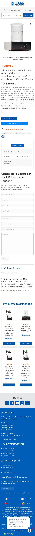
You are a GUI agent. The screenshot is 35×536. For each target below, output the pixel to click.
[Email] (27, 403)
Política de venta (8, 470)
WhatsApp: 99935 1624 (8, 439)
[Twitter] (12, 403)
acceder (8, 291)
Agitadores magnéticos (14, 133)
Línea (29, 133)
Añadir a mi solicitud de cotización (14, 123)
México (10, 499)
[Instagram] (22, 403)
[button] (30, 3)
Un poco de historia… (9, 448)
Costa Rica (10, 503)
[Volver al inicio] (17, 3)
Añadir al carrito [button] (9, 343)
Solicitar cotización (9, 118)
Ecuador (28, 503)
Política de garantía (8, 472)
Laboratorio (24, 133)
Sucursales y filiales (8, 455)
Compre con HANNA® (9, 465)
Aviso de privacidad (8, 453)
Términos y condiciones (10, 451)
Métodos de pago (8, 467)
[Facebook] (7, 403)
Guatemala (27, 499)
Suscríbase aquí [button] (7, 488)
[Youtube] (17, 403)
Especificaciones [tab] (17, 145)
